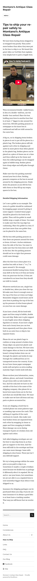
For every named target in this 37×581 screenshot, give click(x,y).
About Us (6, 535)
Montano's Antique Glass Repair (13, 575)
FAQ (4, 549)
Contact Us (7, 554)
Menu (6, 15)
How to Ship (8, 540)
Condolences (8, 530)
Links (5, 545)
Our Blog (6, 559)
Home (5, 525)
